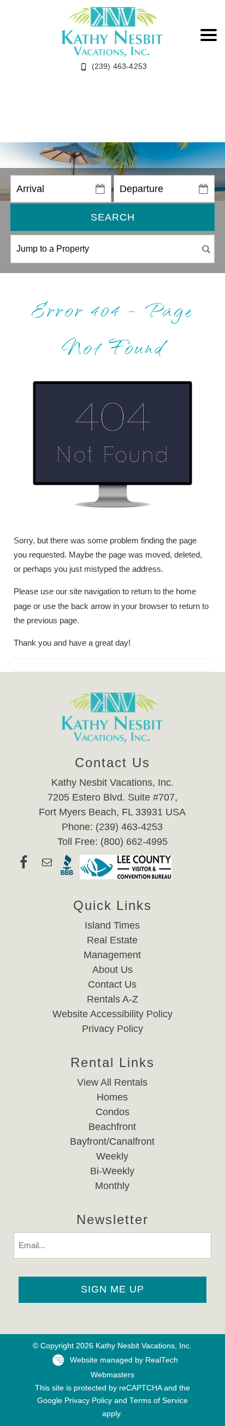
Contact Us (112, 984)
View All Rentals (112, 1082)
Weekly (112, 1156)
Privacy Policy (112, 1028)
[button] (208, 35)
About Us (112, 969)
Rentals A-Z (112, 999)
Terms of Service (158, 1400)
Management (112, 954)
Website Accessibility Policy (112, 1013)
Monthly (112, 1185)
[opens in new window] (23, 867)
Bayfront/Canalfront (112, 1141)
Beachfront (112, 1126)
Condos (112, 1111)
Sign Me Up (112, 1289)
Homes (112, 1097)
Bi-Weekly (112, 1171)
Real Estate (112, 940)
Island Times (112, 925)
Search (113, 217)
